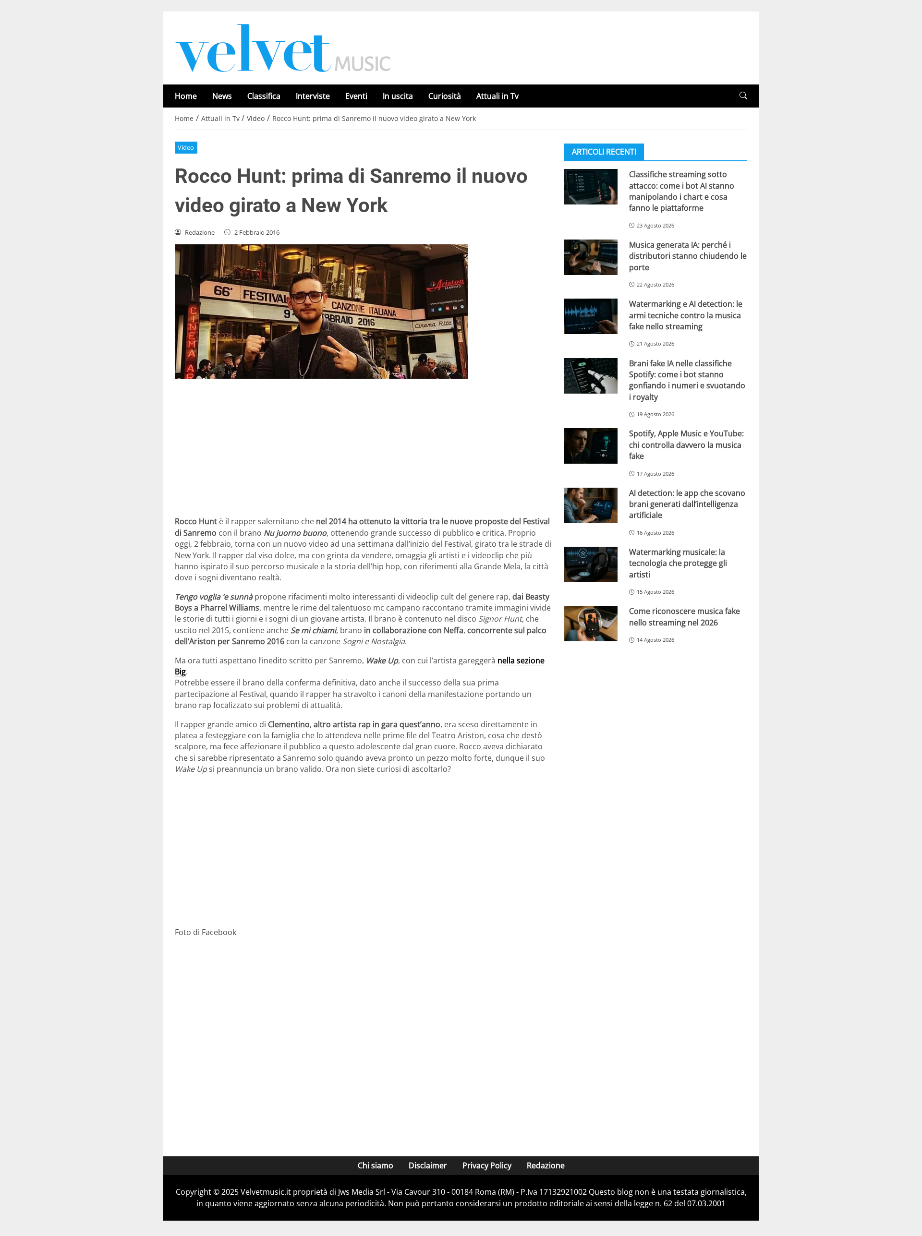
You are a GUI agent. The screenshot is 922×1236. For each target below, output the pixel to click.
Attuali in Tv (497, 96)
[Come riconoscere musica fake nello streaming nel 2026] (591, 623)
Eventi (356, 96)
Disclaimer (428, 1165)
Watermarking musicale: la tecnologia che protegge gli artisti (678, 563)
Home (186, 96)
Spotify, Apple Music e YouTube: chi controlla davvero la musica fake (686, 444)
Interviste (313, 96)
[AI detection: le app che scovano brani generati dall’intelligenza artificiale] (591, 505)
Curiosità (444, 96)
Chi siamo (375, 1165)
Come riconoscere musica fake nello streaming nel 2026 (684, 616)
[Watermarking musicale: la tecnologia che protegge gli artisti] (591, 564)
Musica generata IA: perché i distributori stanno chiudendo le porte (688, 256)
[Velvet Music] (283, 47)
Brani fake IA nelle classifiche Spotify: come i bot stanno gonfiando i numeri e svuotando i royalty (687, 380)
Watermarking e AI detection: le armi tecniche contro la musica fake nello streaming (685, 315)
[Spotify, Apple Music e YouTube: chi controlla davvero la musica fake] (591, 446)
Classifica (263, 96)
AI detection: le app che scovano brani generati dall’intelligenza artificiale (687, 503)
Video (186, 147)
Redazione (546, 1165)
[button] (743, 95)
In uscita (398, 96)
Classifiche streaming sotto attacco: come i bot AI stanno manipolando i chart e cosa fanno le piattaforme (681, 191)
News (222, 96)
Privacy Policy (486, 1165)
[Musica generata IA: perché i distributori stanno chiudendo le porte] (591, 257)
